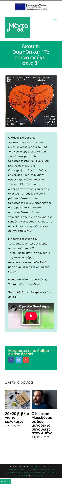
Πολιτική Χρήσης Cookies (42, 469)
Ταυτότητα (38, 472)
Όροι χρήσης (34, 466)
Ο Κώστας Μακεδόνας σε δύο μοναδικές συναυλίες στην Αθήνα (42, 423)
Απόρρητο (5, 481)
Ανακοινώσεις (36, 476)
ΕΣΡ (46, 472)
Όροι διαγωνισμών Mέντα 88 (18, 472)
